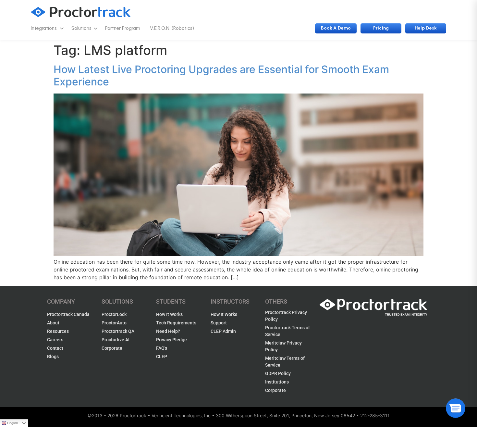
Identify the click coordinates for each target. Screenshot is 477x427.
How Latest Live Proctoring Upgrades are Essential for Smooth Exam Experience (221, 75)
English (12, 423)
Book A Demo (336, 28)
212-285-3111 (375, 415)
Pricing (381, 28)
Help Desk (426, 28)
